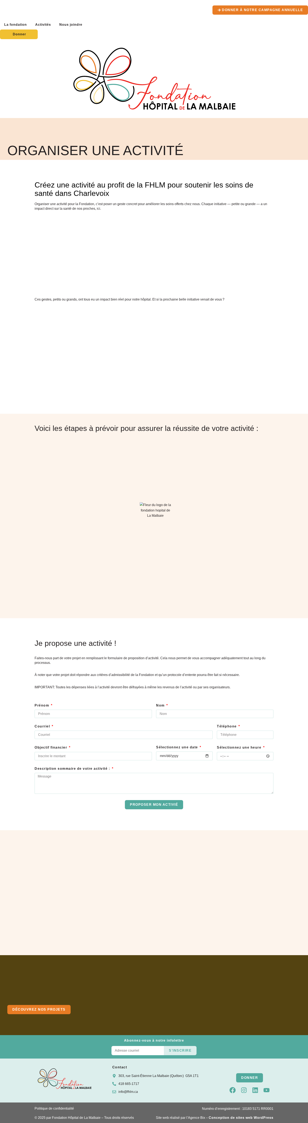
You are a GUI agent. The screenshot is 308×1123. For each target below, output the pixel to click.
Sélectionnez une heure (240, 747)
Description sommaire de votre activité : (73, 768)
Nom (161, 705)
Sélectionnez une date (177, 747)
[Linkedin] (255, 1090)
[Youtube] (266, 1090)
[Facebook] (232, 1090)
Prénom (42, 705)
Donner (19, 34)
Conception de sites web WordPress (241, 1117)
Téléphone (227, 726)
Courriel (43, 726)
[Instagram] (244, 1090)
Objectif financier (51, 747)
